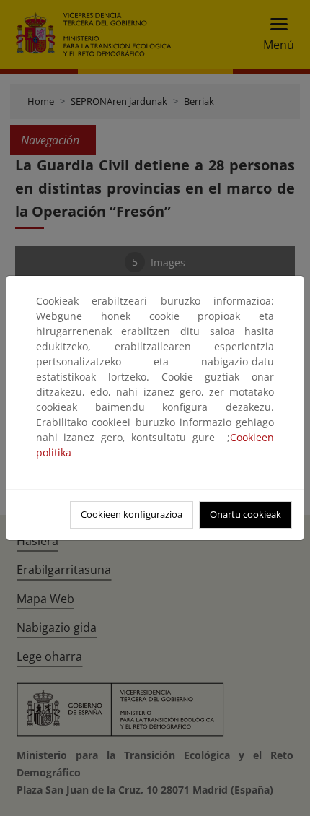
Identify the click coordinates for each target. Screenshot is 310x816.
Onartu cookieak (245, 514)
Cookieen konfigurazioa (131, 514)
